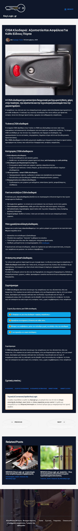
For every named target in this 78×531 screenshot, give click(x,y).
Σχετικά (48, 521)
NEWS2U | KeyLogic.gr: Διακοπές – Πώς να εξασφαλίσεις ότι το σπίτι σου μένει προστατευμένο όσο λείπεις (56, 474)
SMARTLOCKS (65, 388)
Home (41, 521)
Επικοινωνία (67, 521)
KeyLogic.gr (10, 15)
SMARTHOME (53, 388)
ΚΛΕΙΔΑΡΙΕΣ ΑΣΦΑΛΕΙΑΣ (38, 388)
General (22, 476)
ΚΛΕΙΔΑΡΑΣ (9, 388)
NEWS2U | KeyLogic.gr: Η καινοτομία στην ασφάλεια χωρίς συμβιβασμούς (20, 473)
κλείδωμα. (46, 243)
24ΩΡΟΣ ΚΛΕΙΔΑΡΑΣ (22, 388)
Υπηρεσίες (57, 521)
